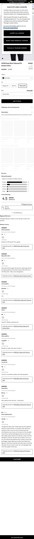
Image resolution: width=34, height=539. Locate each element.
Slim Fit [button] (14, 86)
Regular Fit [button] (5, 86)
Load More (17, 459)
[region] (17, 29)
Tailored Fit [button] (23, 86)
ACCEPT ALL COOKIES (17, 33)
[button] (2, 58)
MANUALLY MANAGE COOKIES (17, 48)
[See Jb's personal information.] (4, 234)
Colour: (3, 74)
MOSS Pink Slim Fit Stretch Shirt (22, 276)
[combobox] (17, 78)
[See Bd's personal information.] (4, 314)
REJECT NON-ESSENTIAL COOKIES (17, 40)
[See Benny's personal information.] (6, 393)
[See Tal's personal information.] (4, 260)
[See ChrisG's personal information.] (7, 419)
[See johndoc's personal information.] (7, 288)
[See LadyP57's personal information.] (8, 340)
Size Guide (30, 90)
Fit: (2, 82)
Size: (2, 90)
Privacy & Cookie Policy (11, 28)
